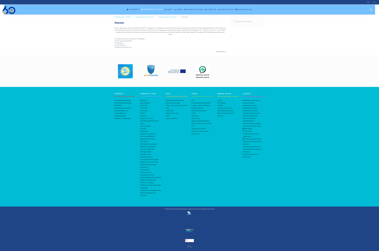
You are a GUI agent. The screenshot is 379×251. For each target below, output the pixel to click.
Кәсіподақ (143, 195)
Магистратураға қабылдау (122, 103)
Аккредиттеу (144, 167)
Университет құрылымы (147, 146)
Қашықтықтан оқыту (172, 113)
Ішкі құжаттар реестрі (147, 175)
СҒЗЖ (193, 113)
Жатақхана (246, 151)
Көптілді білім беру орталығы (252, 149)
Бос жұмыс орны (145, 154)
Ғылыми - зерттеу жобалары (200, 105)
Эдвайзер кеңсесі (248, 121)
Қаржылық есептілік (146, 118)
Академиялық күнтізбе (250, 108)
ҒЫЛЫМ (179, 9)
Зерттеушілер (195, 118)
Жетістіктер (143, 108)
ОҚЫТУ (170, 9)
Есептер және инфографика (149, 159)
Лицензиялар (144, 169)
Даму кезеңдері (145, 103)
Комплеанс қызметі (146, 157)
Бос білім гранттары (249, 118)
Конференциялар (197, 108)
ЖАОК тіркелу (247, 131)
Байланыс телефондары (122, 118)
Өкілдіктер (143, 115)
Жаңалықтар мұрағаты (147, 136)
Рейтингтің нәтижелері (250, 115)
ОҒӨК (168, 115)
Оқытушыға (143, 110)
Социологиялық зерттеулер (149, 162)
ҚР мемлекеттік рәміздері (148, 164)
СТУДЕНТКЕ (211, 9)
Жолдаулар (144, 131)
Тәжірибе (220, 105)
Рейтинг (142, 113)
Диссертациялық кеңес (198, 110)
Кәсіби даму (170, 110)
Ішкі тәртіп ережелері (147, 149)
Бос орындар (221, 103)
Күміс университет (172, 118)
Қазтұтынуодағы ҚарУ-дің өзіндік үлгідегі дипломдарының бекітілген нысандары (150, 180)
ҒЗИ (192, 126)
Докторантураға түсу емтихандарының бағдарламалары (121, 113)
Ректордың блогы (145, 151)
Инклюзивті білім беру (173, 103)
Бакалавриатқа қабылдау (122, 100)
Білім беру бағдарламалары (175, 100)
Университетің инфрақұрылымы (150, 190)
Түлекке (219, 100)
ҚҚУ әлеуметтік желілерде (148, 144)
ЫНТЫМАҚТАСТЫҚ (244, 9)
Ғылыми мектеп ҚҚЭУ (198, 128)
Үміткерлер (195, 115)
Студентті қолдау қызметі (252, 139)
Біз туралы (143, 100)
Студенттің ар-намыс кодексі (252, 126)
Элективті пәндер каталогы (251, 113)
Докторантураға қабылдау (122, 108)
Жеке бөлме (248, 128)
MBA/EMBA (118, 105)
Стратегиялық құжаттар (147, 133)
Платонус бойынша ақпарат (252, 123)
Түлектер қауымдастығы (148, 193)
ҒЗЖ (192, 100)
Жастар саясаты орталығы (251, 146)
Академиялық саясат (249, 105)
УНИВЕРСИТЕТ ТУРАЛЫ (153, 9)
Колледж (143, 128)
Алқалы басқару (145, 126)
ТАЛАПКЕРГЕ (134, 9)
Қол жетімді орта (145, 172)
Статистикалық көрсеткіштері (200, 103)
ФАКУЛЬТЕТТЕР (226, 9)
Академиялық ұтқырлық (250, 110)
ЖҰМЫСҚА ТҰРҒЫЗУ (194, 9)
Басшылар (143, 105)
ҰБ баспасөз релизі (243, 22)
